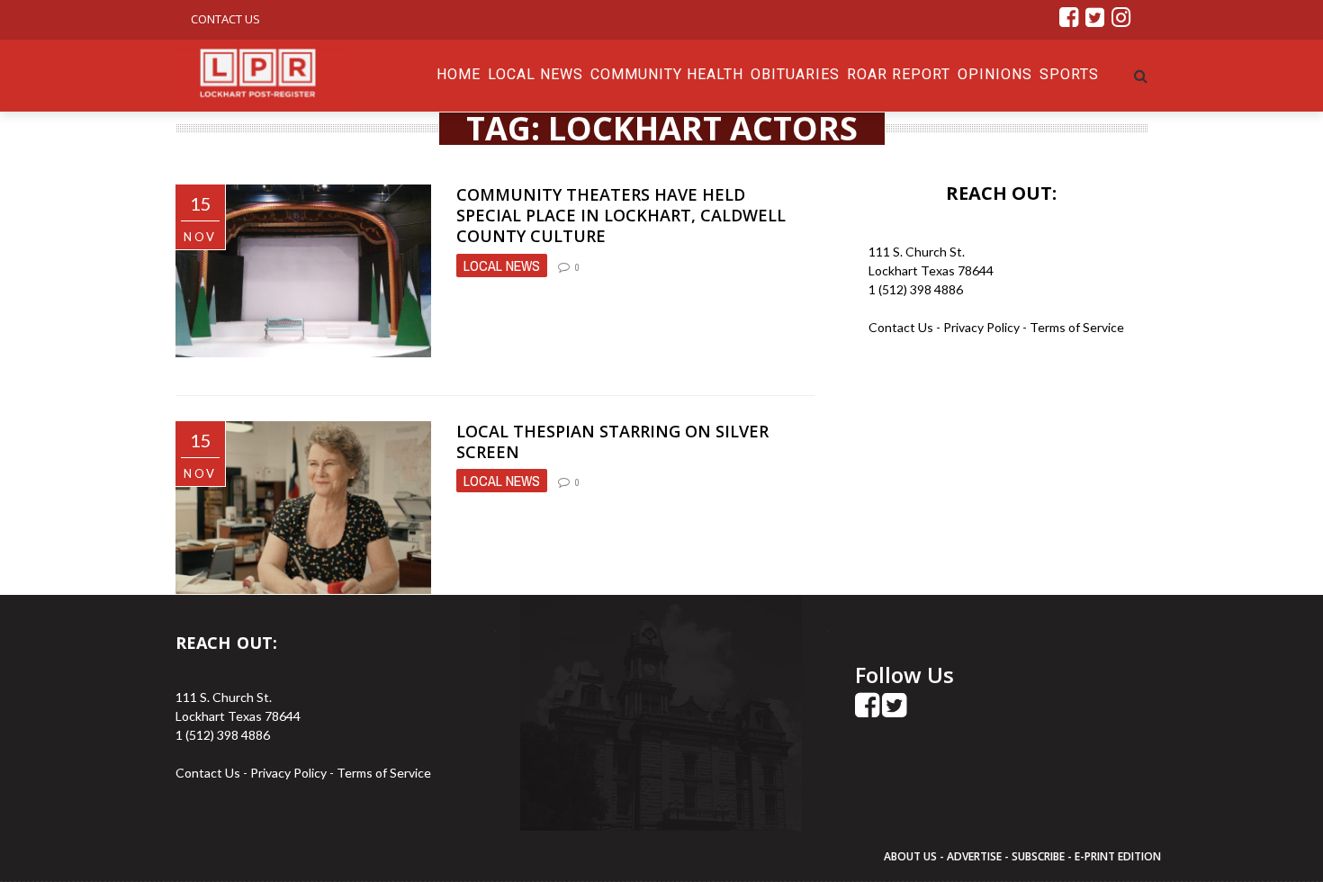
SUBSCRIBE (1039, 856)
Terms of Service (1077, 327)
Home (458, 74)
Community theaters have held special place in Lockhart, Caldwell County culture (621, 216)
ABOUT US (912, 856)
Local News (535, 74)
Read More (496, 357)
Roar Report (898, 74)
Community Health (666, 74)
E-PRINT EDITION (1118, 856)
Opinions (995, 74)
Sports (1069, 74)
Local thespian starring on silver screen (612, 441)
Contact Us (225, 19)
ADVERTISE (974, 856)
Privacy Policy (982, 327)
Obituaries (795, 74)
